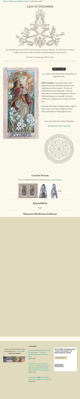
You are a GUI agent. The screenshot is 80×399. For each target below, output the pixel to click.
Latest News (32, 346)
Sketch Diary (52, 126)
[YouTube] (43, 393)
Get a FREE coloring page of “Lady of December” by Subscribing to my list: (65, 351)
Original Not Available (59, 69)
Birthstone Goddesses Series (18, 1)
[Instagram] (38, 393)
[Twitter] (40, 393)
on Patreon (19, 351)
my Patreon (57, 180)
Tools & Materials (64, 126)
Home (5, 1)
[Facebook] (42, 393)
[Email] (37, 393)
